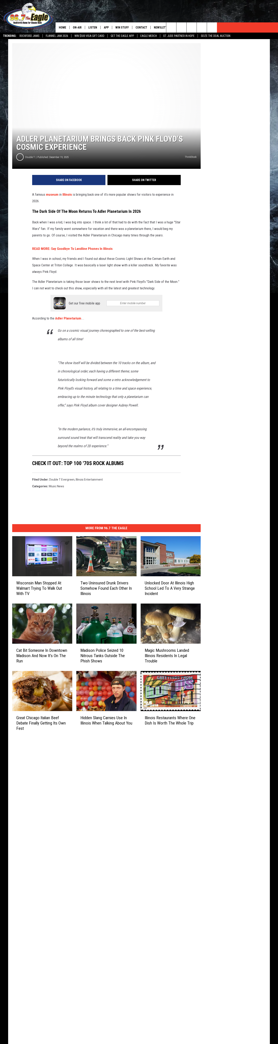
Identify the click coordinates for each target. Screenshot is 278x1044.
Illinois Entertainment (89, 479)
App (106, 27)
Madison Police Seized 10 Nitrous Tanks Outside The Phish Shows (102, 655)
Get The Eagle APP (122, 35)
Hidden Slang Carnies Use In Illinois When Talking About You (106, 720)
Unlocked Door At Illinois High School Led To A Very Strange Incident (170, 588)
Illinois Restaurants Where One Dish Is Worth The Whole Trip (170, 720)
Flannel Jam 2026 (57, 35)
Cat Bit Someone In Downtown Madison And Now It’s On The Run (41, 655)
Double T (30, 157)
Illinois (67, 194)
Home (62, 27)
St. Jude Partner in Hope (179, 35)
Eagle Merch (148, 35)
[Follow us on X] (202, 27)
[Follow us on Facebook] (192, 27)
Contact (141, 27)
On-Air (77, 27)
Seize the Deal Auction (215, 35)
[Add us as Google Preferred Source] (181, 27)
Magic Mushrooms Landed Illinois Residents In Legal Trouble (167, 655)
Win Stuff (122, 27)
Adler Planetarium (68, 318)
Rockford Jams (29, 35)
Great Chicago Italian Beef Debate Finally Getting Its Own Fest (41, 723)
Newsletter (162, 27)
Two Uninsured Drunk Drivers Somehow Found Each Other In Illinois (106, 588)
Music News (56, 486)
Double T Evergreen (61, 479)
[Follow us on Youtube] (212, 27)
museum (52, 194)
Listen (92, 27)
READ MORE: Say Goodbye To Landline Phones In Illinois (72, 249)
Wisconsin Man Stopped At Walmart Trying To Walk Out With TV (39, 588)
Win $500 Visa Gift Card (89, 35)
